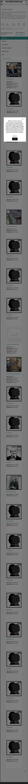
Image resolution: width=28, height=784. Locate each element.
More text (15, 136)
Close (14, 139)
